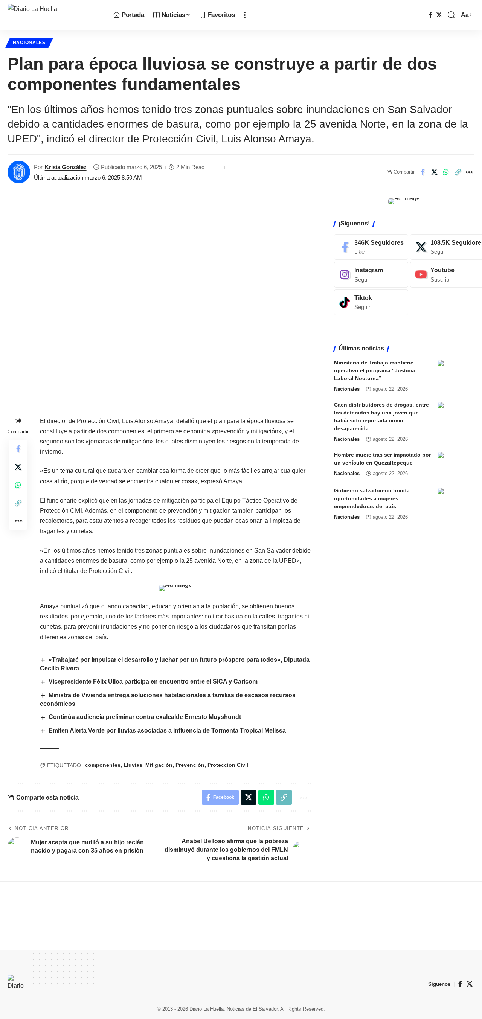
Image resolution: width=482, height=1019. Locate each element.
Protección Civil (227, 765)
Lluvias (133, 765)
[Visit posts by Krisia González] (19, 172)
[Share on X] (434, 172)
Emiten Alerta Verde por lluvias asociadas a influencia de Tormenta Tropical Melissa (167, 730)
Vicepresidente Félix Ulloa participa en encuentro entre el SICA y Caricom (153, 681)
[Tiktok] (371, 302)
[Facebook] (430, 15)
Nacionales (29, 42)
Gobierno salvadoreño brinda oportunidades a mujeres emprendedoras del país (372, 499)
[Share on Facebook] (422, 172)
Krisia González (66, 167)
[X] (439, 15)
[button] (244, 15)
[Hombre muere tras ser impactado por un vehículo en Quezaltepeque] (455, 465)
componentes (102, 765)
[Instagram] (371, 275)
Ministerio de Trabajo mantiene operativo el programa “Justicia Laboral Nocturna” (374, 371)
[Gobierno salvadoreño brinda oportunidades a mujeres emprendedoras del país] (455, 501)
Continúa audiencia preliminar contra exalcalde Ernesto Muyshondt (145, 717)
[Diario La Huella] (54, 15)
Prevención (189, 765)
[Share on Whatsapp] (446, 172)
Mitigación (158, 765)
